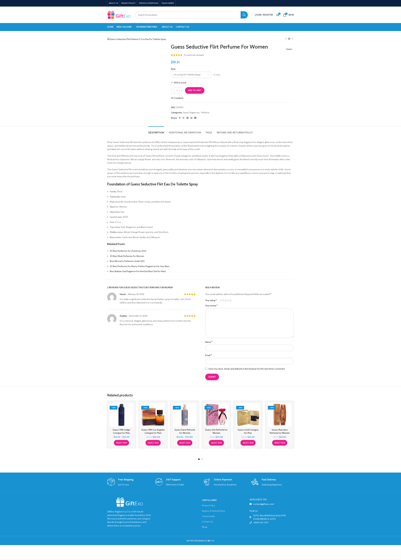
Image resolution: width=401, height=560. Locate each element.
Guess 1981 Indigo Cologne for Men (121, 431)
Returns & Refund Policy (213, 511)
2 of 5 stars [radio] (223, 300)
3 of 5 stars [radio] (226, 300)
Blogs (204, 527)
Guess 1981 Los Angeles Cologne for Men (153, 431)
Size (173, 69)
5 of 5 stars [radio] (230, 300)
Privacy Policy (208, 505)
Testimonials (208, 516)
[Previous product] (286, 38)
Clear (218, 75)
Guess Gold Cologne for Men (248, 431)
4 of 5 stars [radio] (228, 300)
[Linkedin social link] (191, 118)
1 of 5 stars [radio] (221, 300)
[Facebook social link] (179, 118)
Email (208, 355)
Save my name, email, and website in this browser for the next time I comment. (246, 368)
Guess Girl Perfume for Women (216, 431)
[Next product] (292, 38)
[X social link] (183, 118)
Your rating (211, 300)
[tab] (156, 131)
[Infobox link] (128, 482)
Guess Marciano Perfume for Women (280, 431)
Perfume (205, 112)
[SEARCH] (244, 14)
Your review (211, 305)
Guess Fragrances (191, 112)
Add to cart (194, 90)
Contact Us (207, 521)
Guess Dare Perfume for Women (184, 431)
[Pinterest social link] (187, 118)
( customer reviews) (194, 55)
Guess (289, 49)
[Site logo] (119, 14)
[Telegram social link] (195, 118)
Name (209, 341)
